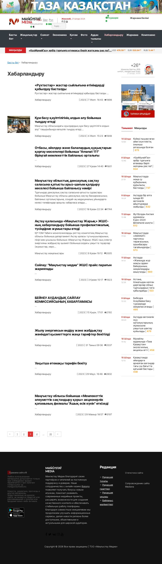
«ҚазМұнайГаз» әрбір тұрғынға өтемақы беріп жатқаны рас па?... (70, 50)
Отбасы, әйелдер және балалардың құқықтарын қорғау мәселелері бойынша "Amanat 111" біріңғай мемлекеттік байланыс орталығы (73, 151)
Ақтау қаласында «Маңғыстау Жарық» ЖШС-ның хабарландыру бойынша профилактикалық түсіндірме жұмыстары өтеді (72, 225)
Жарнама (132, 34)
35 (50, 434)
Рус (51, 19)
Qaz (45, 19)
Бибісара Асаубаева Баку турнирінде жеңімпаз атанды (142, 302)
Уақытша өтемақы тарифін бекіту (61, 363)
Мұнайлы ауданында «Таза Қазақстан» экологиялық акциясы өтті (142, 344)
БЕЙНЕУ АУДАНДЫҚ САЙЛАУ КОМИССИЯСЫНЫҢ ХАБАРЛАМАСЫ (63, 300)
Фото (84, 34)
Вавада (86, 486)
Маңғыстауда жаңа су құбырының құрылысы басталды (140, 182)
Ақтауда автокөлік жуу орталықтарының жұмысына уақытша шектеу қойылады (143, 324)
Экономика (60, 34)
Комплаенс (148, 34)
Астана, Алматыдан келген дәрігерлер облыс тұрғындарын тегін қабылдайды (143, 285)
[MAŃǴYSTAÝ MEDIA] (14, 21)
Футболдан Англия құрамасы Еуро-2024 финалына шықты (143, 218)
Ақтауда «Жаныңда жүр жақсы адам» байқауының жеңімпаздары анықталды (141, 264)
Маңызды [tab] (140, 128)
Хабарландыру (113, 34)
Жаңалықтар (28, 34)
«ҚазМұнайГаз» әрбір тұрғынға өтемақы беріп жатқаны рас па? (142, 161)
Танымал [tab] (127, 128)
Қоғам (74, 34)
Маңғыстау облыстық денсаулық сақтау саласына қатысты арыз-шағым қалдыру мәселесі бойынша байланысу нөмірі (67, 184)
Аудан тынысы (96, 36)
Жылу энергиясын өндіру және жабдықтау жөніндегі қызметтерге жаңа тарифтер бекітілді (72, 332)
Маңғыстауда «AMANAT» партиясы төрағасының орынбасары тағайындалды (141, 240)
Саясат (44, 34)
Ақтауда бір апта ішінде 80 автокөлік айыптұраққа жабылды (142, 201)
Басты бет (13, 36)
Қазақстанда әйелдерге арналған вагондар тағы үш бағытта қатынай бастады (143, 363)
